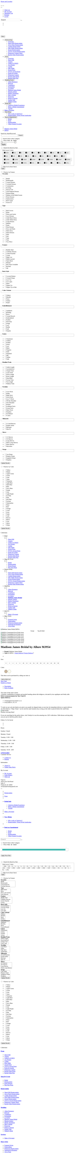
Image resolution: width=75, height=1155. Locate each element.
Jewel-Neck (9, 397)
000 (7, 153)
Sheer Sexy (9, 231)
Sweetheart (9, 413)
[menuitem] (39, 10)
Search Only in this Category (11, 138)
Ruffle (8, 327)
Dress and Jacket (11, 214)
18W (25, 159)
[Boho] (6, 891)
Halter (8, 393)
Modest (8, 223)
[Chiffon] (4, 932)
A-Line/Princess (11, 423)
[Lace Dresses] (6, 894)
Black (8, 519)
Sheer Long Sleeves (12, 442)
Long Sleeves (10, 441)
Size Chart (4, 681)
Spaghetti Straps (11, 458)
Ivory (7, 512)
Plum (7, 505)
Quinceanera (10, 199)
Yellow (8, 470)
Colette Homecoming (14, 576)
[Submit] (21, 20)
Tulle (7, 359)
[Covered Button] (5, 906)
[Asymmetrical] (5, 940)
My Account (8, 11)
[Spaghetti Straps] (5, 974)
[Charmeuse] (4, 930)
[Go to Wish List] (3, 5)
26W (59, 159)
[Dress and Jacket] (6, 893)
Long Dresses (10, 221)
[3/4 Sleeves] (6, 965)
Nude (8, 514)
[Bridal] (8, 881)
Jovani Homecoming (14, 579)
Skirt (7, 234)
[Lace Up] (5, 909)
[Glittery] (3, 914)
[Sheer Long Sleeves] (6, 968)
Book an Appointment (20, 3)
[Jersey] (4, 935)
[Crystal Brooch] (5, 927)
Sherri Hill (11, 539)
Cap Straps (9, 454)
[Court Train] (5, 943)
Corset (8, 255)
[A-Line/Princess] (5, 955)
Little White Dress (11, 220)
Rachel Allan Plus (13, 557)
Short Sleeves (10, 444)
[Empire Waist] (5, 956)
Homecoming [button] (8, 569)
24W (51, 159)
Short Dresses (10, 232)
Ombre (8, 301)
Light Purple (10, 494)
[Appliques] (5, 922)
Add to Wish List (5, 679)
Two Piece (9, 242)
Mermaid (8, 427)
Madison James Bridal (15, 597)
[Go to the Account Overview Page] (1, 7)
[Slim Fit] (5, 960)
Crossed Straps (10, 278)
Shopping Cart (8, 13)
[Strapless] (5, 976)
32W (16, 163)
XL (60, 163)
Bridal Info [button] (7, 801)
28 (50, 156)
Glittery (8, 295)
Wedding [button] (7, 586)
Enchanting (11, 594)
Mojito (8, 472)
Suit (7, 236)
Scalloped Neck (10, 406)
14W (7, 159)
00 (15, 153)
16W (16, 159)
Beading (8, 312)
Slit (7, 268)
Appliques (9, 310)
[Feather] (4, 933)
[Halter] (5, 948)
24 (35, 156)
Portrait (8, 404)
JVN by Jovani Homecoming (16, 581)
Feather (8, 320)
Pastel (8, 302)
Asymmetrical (10, 369)
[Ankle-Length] (5, 939)
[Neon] (3, 917)
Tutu (7, 240)
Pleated (8, 262)
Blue (7, 486)
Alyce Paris (11, 626)
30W (7, 163)
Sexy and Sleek (10, 229)
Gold (7, 516)
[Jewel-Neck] (5, 951)
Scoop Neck (9, 408)
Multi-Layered (10, 259)
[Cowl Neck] (5, 947)
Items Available (8, 688)
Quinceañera (11, 621)
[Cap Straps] (5, 971)
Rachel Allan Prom (13, 556)
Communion (9, 186)
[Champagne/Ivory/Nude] (6, 671)
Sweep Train (10, 380)
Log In (6, 16)
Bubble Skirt (10, 250)
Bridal (8, 178)
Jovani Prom (11, 549)
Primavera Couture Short (15, 582)
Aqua (8, 479)
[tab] (39, 546)
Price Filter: (7, 140)
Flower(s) (9, 321)
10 (53, 153)
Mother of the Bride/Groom (14, 195)
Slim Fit (8, 429)
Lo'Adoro (11, 596)
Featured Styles (12, 619)
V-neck (8, 415)
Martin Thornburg (13, 601)
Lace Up (8, 280)
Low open (9, 281)
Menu (2, 36)
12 (60, 153)
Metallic (8, 297)
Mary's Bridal (12, 602)
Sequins (8, 331)
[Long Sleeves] (6, 966)
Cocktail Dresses (11, 184)
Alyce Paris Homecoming (15, 574)
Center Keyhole (10, 253)
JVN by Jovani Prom (14, 551)
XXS (25, 163)
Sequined (9, 353)
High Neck (9, 395)
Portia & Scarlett (13, 552)
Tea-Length (9, 382)
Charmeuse (9, 339)
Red (7, 507)
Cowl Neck (9, 391)
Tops (7, 238)
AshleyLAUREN (13, 542)
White (8, 525)
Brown (8, 518)
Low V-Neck (10, 399)
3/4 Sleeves (9, 439)
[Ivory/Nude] (9, 671)
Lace (7, 325)
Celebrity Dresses (11, 251)
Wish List (7, 10)
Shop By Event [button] (8, 559)
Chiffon (8, 340)
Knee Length (10, 376)
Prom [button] (6, 536)
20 (21, 156)
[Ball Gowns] (6, 890)
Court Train (9, 372)
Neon (7, 299)
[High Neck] (5, 950)
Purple (8, 490)
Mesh (7, 348)
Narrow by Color (9, 467)
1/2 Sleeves (9, 437)
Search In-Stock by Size (11, 148)
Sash (7, 329)
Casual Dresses (10, 182)
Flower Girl (9, 189)
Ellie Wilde (11, 547)
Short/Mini (9, 378)
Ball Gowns (9, 210)
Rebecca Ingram (12, 606)
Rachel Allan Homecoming (16, 584)
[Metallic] (3, 916)
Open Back (9, 261)
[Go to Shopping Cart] (1, 5)
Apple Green (10, 473)
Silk (7, 355)
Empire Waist (10, 425)
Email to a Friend (6, 683)
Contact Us (7, 757)
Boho (7, 212)
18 (14, 156)
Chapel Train (10, 371)
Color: (2, 667)
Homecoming (10, 193)
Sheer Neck (9, 410)
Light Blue (9, 483)
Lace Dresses (10, 216)
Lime (7, 477)
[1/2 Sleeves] (6, 963)
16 (7, 156)
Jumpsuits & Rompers (14, 624)
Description (7, 686)
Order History (8, 775)
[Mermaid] (5, 958)
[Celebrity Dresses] (6, 899)
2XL (67, 163)
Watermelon (9, 503)
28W (68, 159)
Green (8, 475)
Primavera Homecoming (15, 623)
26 (42, 156)
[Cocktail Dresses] (8, 886)
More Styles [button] (7, 616)
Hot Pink (9, 499)
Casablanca (11, 593)
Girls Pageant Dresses (12, 191)
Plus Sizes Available (12, 264)
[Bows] (5, 925)
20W (33, 159)
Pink (7, 497)
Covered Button (10, 276)
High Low (9, 257)
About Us (7, 765)
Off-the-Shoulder (11, 401)
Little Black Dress (11, 218)
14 (67, 153)
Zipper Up (9, 285)
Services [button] (6, 611)
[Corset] (6, 902)
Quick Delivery (28, 653)
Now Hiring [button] (8, 817)
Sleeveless (9, 446)
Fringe (8, 323)
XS (33, 163)
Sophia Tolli (11, 607)
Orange (8, 508)
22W (42, 159)
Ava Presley (11, 544)
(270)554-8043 (5, 753)
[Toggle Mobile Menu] (1, 788)
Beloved (10, 591)
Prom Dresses (10, 197)
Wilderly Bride (12, 609)
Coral (8, 510)
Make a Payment (9, 811)
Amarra (10, 541)
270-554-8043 (5, 3)
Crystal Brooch (10, 316)
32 (64, 156)
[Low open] (5, 911)
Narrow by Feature (9, 172)
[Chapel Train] (5, 942)
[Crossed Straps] (5, 907)
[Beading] (5, 924)
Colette (10, 546)
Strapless (8, 412)
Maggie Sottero (12, 599)
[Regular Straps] (5, 973)
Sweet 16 (9, 202)
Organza (8, 350)
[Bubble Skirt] (6, 898)
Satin (7, 352)
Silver (8, 523)
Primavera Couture (13, 554)
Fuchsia (8, 501)
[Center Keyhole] (6, 901)
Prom (6, 796)
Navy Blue (9, 488)
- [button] (5, 618)
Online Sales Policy (10, 767)
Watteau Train (10, 383)
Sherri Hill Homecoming (15, 573)
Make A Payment (13, 614)
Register (6, 15)
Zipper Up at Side (11, 287)
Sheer (8, 283)
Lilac (7, 492)
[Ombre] (3, 919)
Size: (2, 659)
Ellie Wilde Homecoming (15, 577)
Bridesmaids (9, 180)
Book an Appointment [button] (11, 827)
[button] (8, 40)
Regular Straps (10, 456)
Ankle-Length (10, 367)
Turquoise (9, 481)
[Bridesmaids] (8, 883)
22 (28, 156)
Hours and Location (6, 1)
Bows (8, 314)
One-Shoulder (10, 402)
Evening (8, 188)
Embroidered (10, 318)
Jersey (8, 344)
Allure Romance (13, 589)
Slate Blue (9, 484)
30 (57, 156)
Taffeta (8, 357)
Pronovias (11, 604)
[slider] (67, 849)
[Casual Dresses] (8, 884)
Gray (7, 521)
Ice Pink (8, 496)
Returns (6, 759)
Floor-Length (10, 374)
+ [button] (5, 537)
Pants (7, 225)
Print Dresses (10, 227)
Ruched (8, 266)
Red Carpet (9, 200)
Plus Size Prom (12, 567)
